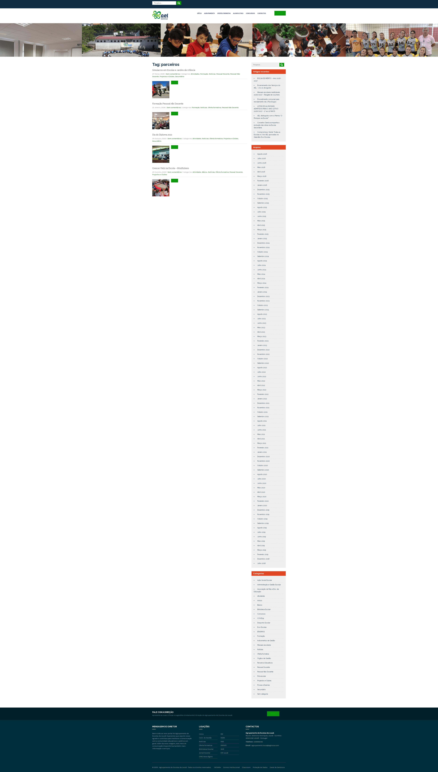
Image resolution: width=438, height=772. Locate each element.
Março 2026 (261, 176)
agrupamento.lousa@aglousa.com (265, 745)
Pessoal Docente (222, 74)
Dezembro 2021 (263, 403)
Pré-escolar (261, 676)
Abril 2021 (261, 439)
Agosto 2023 (262, 314)
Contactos (261, 13)
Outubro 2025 (262, 198)
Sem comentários (173, 74)
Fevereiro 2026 (263, 181)
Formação (204, 74)
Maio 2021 (261, 434)
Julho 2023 (261, 319)
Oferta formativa (214, 107)
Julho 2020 (261, 479)
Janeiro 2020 (262, 505)
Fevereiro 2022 (263, 394)
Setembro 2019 (263, 523)
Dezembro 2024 (263, 243)
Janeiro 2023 (262, 345)
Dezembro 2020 (263, 456)
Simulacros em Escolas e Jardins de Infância (173, 70)
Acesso (280, 13)
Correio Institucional (231, 767)
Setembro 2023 (263, 310)
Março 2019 (261, 550)
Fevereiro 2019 (262, 554)
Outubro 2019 (262, 519)
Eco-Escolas (262, 627)
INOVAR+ (217, 767)
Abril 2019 (261, 545)
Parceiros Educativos (265, 663)
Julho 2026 (261, 158)
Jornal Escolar (204, 753)
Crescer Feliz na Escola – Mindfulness (170, 168)
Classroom (246, 767)
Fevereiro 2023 (263, 341)
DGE (222, 742)
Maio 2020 (261, 488)
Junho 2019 (261, 537)
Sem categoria (262, 694)
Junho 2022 (261, 376)
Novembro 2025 (263, 194)
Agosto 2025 (262, 207)
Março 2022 (261, 390)
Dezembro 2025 (263, 190)
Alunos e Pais (238, 13)
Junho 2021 (261, 430)
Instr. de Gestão (205, 738)
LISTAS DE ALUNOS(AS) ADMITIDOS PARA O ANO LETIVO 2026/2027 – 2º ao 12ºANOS (266, 108)
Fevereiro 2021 (262, 448)
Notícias (212, 74)
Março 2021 (261, 443)
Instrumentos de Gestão (266, 640)
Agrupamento (209, 13)
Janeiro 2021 (262, 452)
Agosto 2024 (262, 261)
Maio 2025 (261, 221)
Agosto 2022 (262, 367)
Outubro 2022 (262, 359)
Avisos (259, 600)
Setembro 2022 (263, 363)
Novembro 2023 (263, 301)
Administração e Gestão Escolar (269, 585)
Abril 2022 (261, 385)
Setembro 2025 (263, 203)
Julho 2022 (261, 372)
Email (273, 714)
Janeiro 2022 (262, 399)
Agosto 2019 (262, 528)
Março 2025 (261, 230)
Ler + (174, 82)
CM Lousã (224, 753)
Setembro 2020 (263, 470)
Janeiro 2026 (262, 185)
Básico (204, 172)
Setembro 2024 (263, 256)
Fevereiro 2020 (263, 501)
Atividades (195, 74)
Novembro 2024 (263, 247)
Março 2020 (261, 497)
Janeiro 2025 (262, 238)
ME (222, 734)
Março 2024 (261, 283)
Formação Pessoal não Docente (167, 103)
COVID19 (260, 618)
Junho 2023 (261, 323)
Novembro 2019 (263, 514)
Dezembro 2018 (263, 559)
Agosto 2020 (262, 474)
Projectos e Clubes (167, 76)
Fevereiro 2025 (262, 234)
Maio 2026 (261, 167)
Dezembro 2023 (263, 296)
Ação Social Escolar (264, 580)
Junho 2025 (261, 216)
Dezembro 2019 (263, 510)
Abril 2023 (261, 332)
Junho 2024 (261, 270)
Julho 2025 (261, 212)
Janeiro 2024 (262, 292)
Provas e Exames (263, 685)
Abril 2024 (261, 279)
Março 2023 (261, 336)
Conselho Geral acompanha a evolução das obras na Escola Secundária (266, 125)
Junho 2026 (261, 163)
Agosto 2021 (262, 421)
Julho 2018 (261, 563)
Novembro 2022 (263, 354)
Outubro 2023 (262, 305)
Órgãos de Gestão (264, 658)
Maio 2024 (261, 274)
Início (199, 13)
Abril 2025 (261, 225)
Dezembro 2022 (263, 350)
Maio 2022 (261, 381)
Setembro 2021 (263, 416)
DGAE (223, 738)
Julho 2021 (261, 425)
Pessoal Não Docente (230, 107)
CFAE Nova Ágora (205, 757)
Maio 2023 (261, 327)
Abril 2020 (261, 492)
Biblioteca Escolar (264, 609)
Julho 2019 (261, 532)
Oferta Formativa (224, 13)
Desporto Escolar (263, 623)
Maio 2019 (261, 541)
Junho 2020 (261, 483)
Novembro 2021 (263, 408)
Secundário (179, 76)
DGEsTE (224, 745)
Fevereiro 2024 (263, 287)
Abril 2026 (261, 172)
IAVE (222, 749)
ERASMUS (261, 632)
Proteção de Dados (260, 767)
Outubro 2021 (262, 412)
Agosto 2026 (262, 154)
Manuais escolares (264, 645)
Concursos (250, 13)
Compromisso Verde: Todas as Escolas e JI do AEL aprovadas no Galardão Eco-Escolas (267, 134)
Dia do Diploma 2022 (162, 134)
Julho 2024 (261, 265)
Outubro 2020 (262, 465)
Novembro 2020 (263, 461)
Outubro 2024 (262, 252)
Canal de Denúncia (277, 767)
